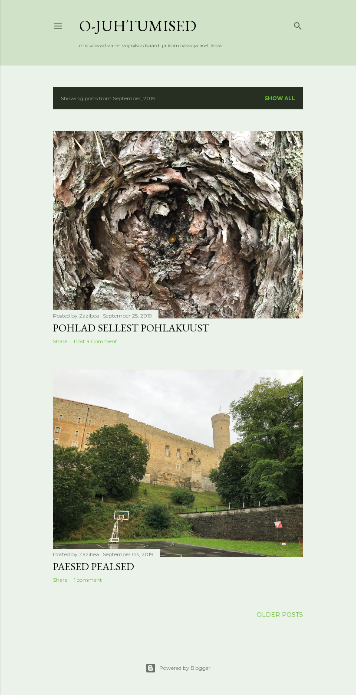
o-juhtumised (137, 26)
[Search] (298, 24)
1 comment (88, 580)
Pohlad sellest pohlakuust (131, 327)
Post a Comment (95, 341)
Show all (279, 98)
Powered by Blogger (185, 668)
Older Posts (280, 615)
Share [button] (60, 341)
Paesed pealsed (93, 566)
